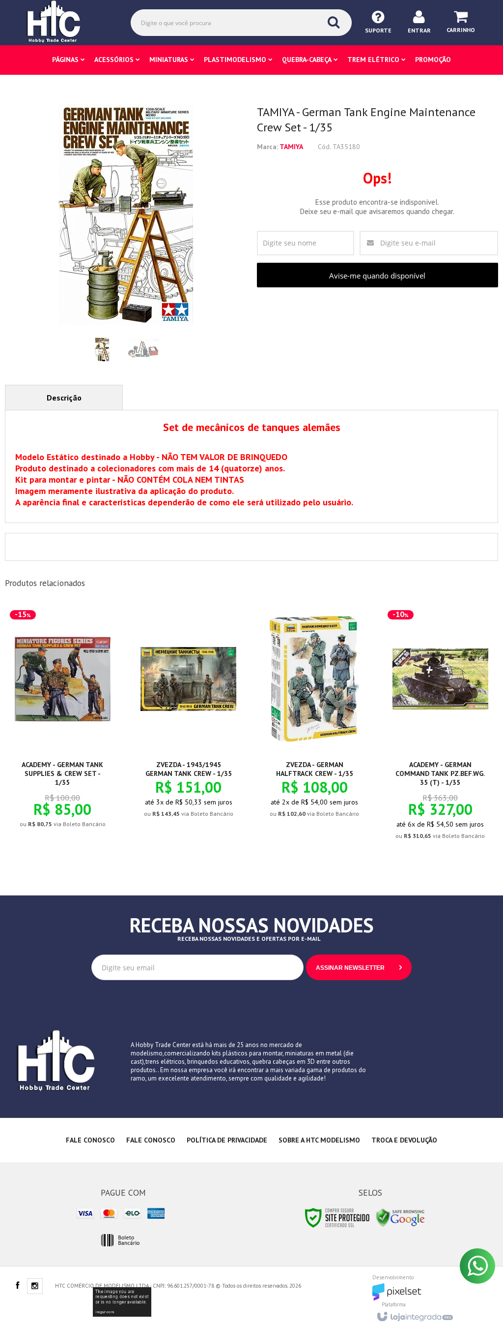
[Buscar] (333, 22)
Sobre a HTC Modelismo (319, 1140)
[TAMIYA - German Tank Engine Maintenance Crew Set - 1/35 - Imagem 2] (143, 349)
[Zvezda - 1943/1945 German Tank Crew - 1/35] (188, 719)
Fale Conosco (90, 1140)
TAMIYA (291, 146)
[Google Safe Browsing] (400, 1217)
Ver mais (68, 784)
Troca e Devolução (404, 1140)
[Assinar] (359, 967)
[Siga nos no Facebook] (17, 1286)
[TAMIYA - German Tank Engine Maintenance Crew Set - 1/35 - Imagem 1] (102, 349)
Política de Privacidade (227, 1140)
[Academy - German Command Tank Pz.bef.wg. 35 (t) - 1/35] (440, 730)
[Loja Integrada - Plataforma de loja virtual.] (414, 1314)
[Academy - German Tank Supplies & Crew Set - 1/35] (62, 724)
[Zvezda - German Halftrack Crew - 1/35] (314, 719)
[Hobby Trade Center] (60, 22)
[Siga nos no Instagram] (35, 1286)
